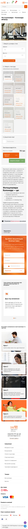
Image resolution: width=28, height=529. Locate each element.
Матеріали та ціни (9, 447)
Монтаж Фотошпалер (10, 463)
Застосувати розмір (9, 60)
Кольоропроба (8, 450)
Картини (7, 481)
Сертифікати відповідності (11, 466)
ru (9, 2)
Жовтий (24, 12)
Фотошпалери (13, 10)
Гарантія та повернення (10, 460)
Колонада (3, 14)
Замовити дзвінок (14, 438)
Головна (3, 10)
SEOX (6, 527)
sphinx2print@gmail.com (14, 435)
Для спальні (4, 12)
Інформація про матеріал (11, 68)
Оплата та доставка (10, 454)
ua (7, 2)
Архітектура (15, 12)
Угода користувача (9, 457)
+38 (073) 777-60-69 (14, 434)
